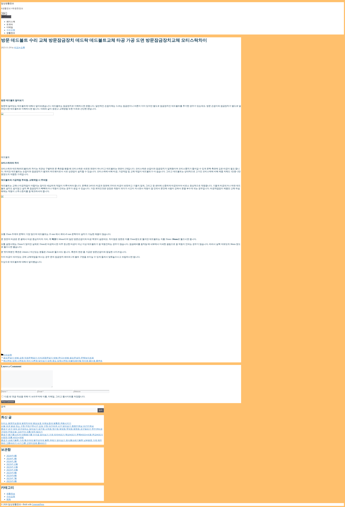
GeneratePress (38, 504)
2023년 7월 (11, 478)
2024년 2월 (11, 461)
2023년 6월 (11, 481)
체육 (8, 499)
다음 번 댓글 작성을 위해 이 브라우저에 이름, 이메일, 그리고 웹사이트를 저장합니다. (44, 396)
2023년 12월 (12, 464)
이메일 (9, 27)
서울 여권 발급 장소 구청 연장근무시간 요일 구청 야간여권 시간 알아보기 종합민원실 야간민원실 (47, 426)
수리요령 (10, 30)
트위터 (9, 24)
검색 (3, 406)
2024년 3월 (11, 458)
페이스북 (10, 21)
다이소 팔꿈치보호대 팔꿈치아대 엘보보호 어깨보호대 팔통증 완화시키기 (36, 423)
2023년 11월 (12, 467)
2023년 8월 (11, 475)
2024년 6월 (11, 456)
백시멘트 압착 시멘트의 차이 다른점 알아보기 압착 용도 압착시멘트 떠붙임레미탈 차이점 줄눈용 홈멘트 (52, 361)
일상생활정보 (7, 3)
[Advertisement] (82, 75)
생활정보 (10, 33)
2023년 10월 (12, 470)
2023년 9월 (11, 473)
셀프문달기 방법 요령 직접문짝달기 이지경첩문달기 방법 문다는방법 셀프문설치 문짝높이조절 (48, 358)
